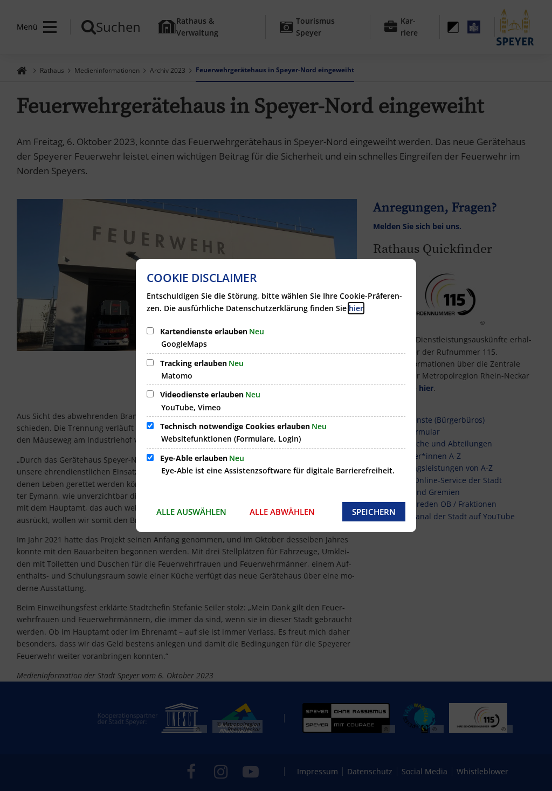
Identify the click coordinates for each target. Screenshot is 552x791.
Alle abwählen (282, 511)
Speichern (374, 511)
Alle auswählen (191, 511)
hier (356, 308)
